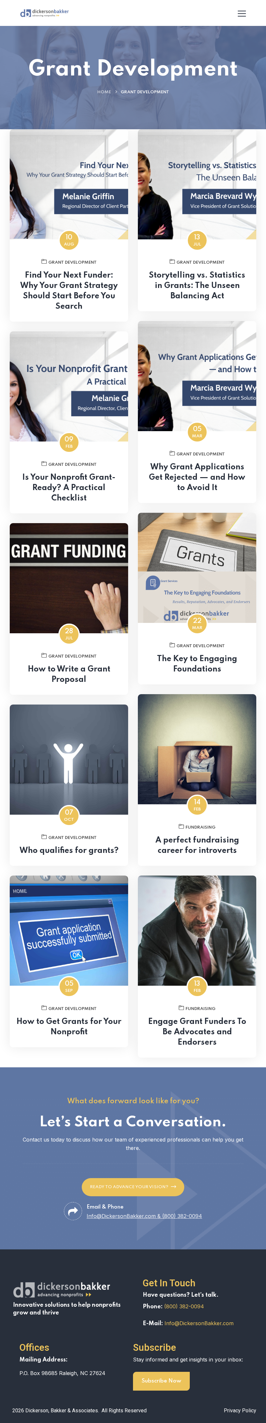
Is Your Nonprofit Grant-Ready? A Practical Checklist (68, 488)
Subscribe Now (161, 1381)
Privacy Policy (240, 1410)
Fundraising (200, 827)
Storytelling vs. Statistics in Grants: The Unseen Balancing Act (197, 285)
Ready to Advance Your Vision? (129, 1187)
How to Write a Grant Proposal (69, 674)
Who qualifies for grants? (69, 851)
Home (104, 92)
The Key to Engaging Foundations (197, 664)
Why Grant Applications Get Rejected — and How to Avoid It (197, 477)
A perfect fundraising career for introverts (197, 845)
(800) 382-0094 (184, 1306)
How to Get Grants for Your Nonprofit (69, 1027)
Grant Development (72, 262)
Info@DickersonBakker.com (199, 1323)
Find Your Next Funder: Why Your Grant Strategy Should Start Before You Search (69, 291)
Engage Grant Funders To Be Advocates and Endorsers (197, 1032)
